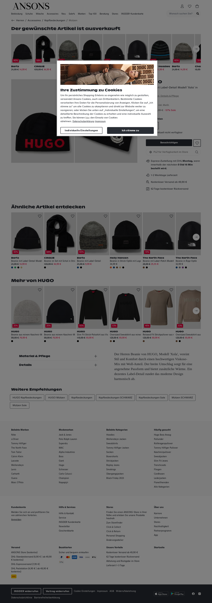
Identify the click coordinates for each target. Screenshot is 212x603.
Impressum (100, 121)
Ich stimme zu (130, 130)
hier (87, 117)
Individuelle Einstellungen (81, 130)
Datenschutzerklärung (83, 121)
